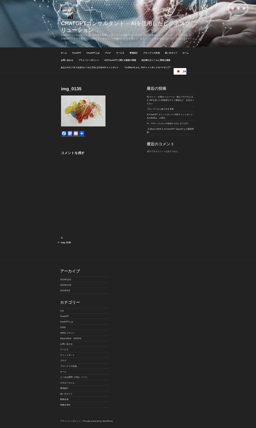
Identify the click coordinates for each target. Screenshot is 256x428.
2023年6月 (65, 290)
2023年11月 (65, 279)
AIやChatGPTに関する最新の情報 (120, 60)
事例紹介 (134, 53)
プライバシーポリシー (88, 60)
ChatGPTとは (93, 53)
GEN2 (63, 327)
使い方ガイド (171, 53)
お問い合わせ (67, 60)
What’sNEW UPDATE (70, 338)
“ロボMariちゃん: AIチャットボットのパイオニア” (147, 67)
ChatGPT (76, 53)
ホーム (64, 53)
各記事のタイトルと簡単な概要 (155, 60)
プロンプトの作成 (151, 53)
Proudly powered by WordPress (98, 421)
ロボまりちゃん (67, 383)
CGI (62, 311)
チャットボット (67, 355)
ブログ (108, 53)
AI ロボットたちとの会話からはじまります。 (168, 123)
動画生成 (64, 399)
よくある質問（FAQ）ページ (73, 377)
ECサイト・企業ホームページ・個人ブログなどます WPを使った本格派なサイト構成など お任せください (170, 100)
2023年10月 (65, 285)
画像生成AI (65, 405)
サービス (120, 53)
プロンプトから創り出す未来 (160, 109)
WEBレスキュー (67, 333)
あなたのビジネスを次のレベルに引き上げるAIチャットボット (90, 67)
